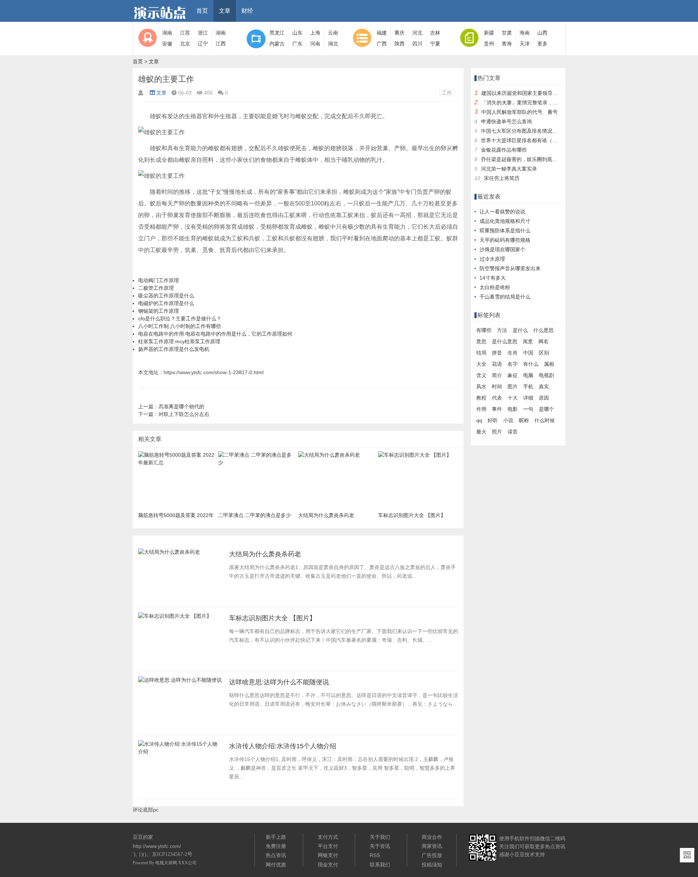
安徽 (167, 44)
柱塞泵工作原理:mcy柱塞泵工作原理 (179, 341)
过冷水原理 (492, 259)
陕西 (399, 44)
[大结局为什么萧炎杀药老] (169, 554)
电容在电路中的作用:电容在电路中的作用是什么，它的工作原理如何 (215, 334)
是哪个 (546, 409)
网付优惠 (276, 865)
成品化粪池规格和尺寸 (505, 221)
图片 (513, 386)
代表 (497, 398)
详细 (528, 398)
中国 (528, 353)
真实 (544, 386)
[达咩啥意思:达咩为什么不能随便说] (180, 682)
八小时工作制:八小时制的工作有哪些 (179, 326)
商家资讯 (432, 846)
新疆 (489, 33)
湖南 (167, 33)
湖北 (333, 44)
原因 (544, 398)
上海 (315, 33)
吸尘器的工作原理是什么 (166, 296)
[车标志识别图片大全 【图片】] (175, 618)
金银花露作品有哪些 (504, 150)
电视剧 (546, 375)
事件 (497, 409)
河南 (315, 44)
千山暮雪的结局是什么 (505, 297)
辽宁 (203, 44)
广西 (382, 44)
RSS (375, 855)
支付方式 (328, 837)
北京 (185, 44)
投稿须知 (432, 865)
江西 (221, 44)
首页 (202, 11)
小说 (508, 420)
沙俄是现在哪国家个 (502, 249)
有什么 (530, 364)
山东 (297, 33)
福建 (382, 33)
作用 (481, 409)
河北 (417, 33)
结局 (481, 353)
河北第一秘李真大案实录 (509, 169)
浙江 (203, 33)
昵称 (524, 420)
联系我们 (380, 865)
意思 (481, 341)
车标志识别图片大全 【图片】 (272, 618)
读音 (513, 432)
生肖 (513, 353)
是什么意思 (504, 341)
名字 (513, 364)
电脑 (528, 375)
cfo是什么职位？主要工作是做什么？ (179, 318)
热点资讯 (276, 855)
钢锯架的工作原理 (158, 311)
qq (479, 420)
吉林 (435, 33)
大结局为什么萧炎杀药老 (265, 554)
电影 (513, 409)
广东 (297, 44)
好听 (493, 420)
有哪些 (484, 330)
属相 (549, 364)
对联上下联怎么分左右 (184, 414)
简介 (497, 375)
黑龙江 (277, 33)
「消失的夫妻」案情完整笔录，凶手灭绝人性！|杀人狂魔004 (550, 102)
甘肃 (507, 33)
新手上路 (276, 837)
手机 (528, 386)
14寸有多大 (493, 278)
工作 (447, 93)
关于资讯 (380, 846)
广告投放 (432, 855)
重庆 (399, 33)
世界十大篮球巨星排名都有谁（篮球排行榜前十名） (539, 140)
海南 (525, 33)
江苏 (185, 33)
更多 (542, 44)
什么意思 (543, 330)
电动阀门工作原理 (158, 280)
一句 (528, 409)
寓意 (528, 341)
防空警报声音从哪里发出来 (510, 268)
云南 (333, 33)
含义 (481, 375)
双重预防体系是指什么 (505, 230)
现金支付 (328, 865)
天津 (525, 44)
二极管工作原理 (156, 288)
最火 (481, 432)
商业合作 (432, 837)
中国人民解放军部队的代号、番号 (519, 112)
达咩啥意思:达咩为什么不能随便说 (279, 682)
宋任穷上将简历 (502, 178)
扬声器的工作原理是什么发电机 (173, 349)
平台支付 (328, 846)
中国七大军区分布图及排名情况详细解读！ (529, 131)
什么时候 (544, 420)
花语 (497, 364)
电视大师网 (166, 862)
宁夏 (435, 44)
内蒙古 (277, 44)
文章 (224, 11)
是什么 (520, 330)
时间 (497, 386)
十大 (513, 398)
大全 (481, 364)
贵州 (489, 44)
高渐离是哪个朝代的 (181, 406)
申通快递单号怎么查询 (506, 121)
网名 (543, 341)
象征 (513, 375)
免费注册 (276, 846)
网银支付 (328, 855)
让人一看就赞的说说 (502, 212)
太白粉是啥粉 (495, 287)
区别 (544, 353)
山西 (542, 33)
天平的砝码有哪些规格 (505, 240)
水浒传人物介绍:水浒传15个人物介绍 (282, 746)
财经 (247, 11)
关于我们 (380, 837)
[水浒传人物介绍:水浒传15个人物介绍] (180, 754)
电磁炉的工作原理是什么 (166, 303)
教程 (481, 398)
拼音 (497, 353)
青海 (507, 44)
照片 (497, 432)
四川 (417, 44)
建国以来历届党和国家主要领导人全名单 (527, 93)
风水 (481, 386)
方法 (502, 330)
